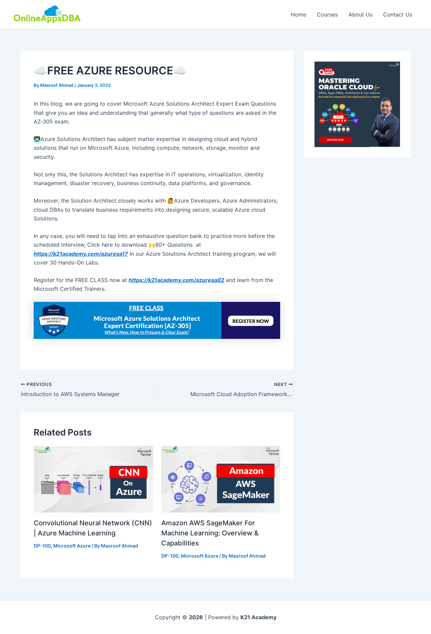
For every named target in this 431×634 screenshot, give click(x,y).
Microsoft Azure (72, 546)
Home (298, 14)
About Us (360, 14)
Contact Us (397, 14)
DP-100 (42, 546)
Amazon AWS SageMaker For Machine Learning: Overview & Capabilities (210, 533)
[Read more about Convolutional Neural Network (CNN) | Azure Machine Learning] (93, 478)
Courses (327, 14)
